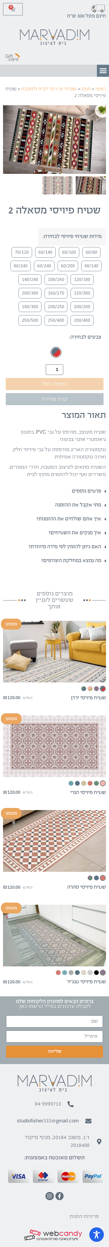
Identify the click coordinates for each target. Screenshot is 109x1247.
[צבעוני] (56, 352)
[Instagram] (49, 1196)
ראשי (100, 89)
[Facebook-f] (59, 1196)
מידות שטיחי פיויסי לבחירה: (72, 236)
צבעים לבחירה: (85, 337)
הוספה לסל (54, 384)
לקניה (54, 677)
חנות (86, 89)
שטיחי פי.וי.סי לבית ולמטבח (49, 89)
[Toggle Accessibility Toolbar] (96, 1234)
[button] (103, 71)
